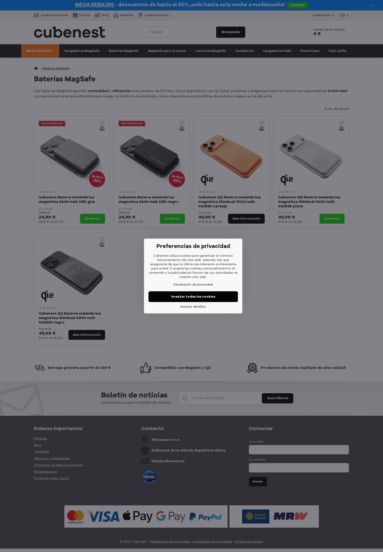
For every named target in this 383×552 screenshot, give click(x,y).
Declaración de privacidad (193, 284)
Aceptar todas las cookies (193, 296)
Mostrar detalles (193, 306)
